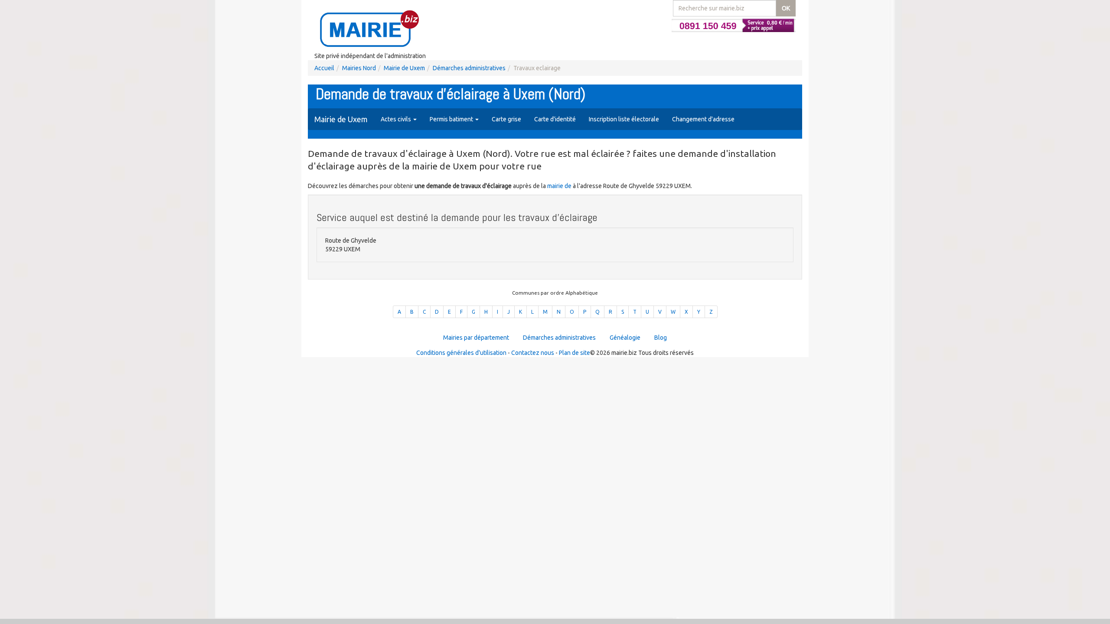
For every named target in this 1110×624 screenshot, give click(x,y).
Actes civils (396, 119)
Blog (660, 337)
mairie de (560, 185)
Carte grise (506, 119)
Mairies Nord (359, 68)
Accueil (324, 68)
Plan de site (574, 352)
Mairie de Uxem (404, 68)
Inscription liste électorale (624, 119)
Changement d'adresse (703, 119)
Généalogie (625, 337)
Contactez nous (532, 352)
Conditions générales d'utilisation (461, 352)
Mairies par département (476, 337)
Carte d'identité (555, 119)
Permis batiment (452, 119)
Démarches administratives (469, 68)
